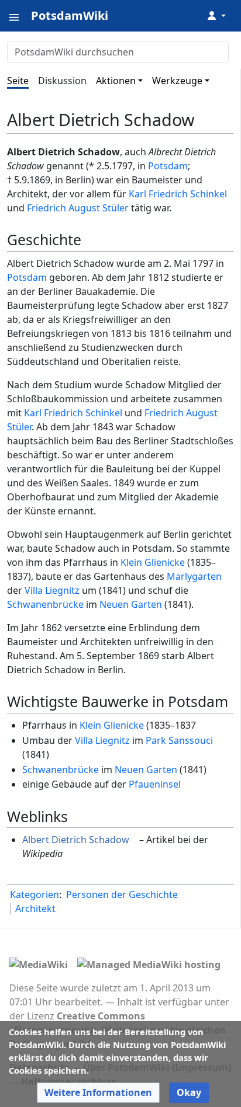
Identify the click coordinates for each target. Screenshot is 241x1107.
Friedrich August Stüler (78, 207)
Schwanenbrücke (45, 604)
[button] (98, 1092)
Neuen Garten (130, 604)
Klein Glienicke (152, 562)
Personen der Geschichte (122, 894)
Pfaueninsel (155, 784)
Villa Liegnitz (52, 590)
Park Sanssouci (179, 740)
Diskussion (62, 80)
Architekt (35, 908)
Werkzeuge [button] (177, 80)
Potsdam (168, 165)
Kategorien (34, 894)
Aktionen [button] (116, 80)
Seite (18, 80)
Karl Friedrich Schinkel (178, 193)
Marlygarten (194, 576)
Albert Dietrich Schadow (75, 839)
